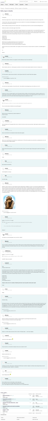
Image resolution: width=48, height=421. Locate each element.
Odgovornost (35, 417)
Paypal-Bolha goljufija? (7, 399)
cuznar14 (7, 263)
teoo (6, 362)
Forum (6, 4)
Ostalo (26, 4)
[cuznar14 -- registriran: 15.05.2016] (3, 263)
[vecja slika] (9, 202)
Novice (2, 4)
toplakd (6, 129)
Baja (36, 402)
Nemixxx (7, 14)
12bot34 (6, 343)
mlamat (6, 296)
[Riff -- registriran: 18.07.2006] (3, 176)
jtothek (6, 90)
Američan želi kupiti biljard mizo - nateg (10, 402)
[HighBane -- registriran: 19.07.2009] (3, 121)
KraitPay (7, 70)
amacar (6, 168)
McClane (7, 136)
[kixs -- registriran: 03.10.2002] (3, 161)
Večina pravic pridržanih (20, 417)
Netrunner (4, 407)
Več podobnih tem (3, 414)
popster (6, 56)
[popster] (3, 57)
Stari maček (37, 406)
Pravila (2, 417)
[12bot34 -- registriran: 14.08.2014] (3, 344)
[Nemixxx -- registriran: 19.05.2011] (3, 14)
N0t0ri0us (4, 403)
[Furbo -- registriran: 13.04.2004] (3, 145)
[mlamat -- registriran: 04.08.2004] (3, 297)
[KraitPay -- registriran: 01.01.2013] (3, 71)
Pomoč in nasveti (8, 400)
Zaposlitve (21, 4)
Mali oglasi (12, 4)
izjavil (12, 220)
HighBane (7, 120)
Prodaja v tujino (6, 409)
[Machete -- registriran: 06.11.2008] (3, 183)
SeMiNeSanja (7, 251)
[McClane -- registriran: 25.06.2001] (3, 137)
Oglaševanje (3, 419)
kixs (6, 161)
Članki (16, 4)
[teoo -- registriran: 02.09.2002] (3, 363)
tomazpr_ (4, 410)
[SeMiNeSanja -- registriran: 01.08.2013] (3, 251)
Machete (6, 183)
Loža (6, 397)
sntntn (4, 396)
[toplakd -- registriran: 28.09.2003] (3, 130)
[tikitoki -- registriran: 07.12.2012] (3, 217)
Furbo (6, 145)
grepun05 (37, 409)
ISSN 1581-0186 (35, 419)
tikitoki (6, 216)
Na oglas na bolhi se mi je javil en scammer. (11, 406)
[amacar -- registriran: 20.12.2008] (3, 169)
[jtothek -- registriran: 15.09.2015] (3, 90)
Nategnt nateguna (6, 395)
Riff (5, 175)
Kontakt (18, 419)
